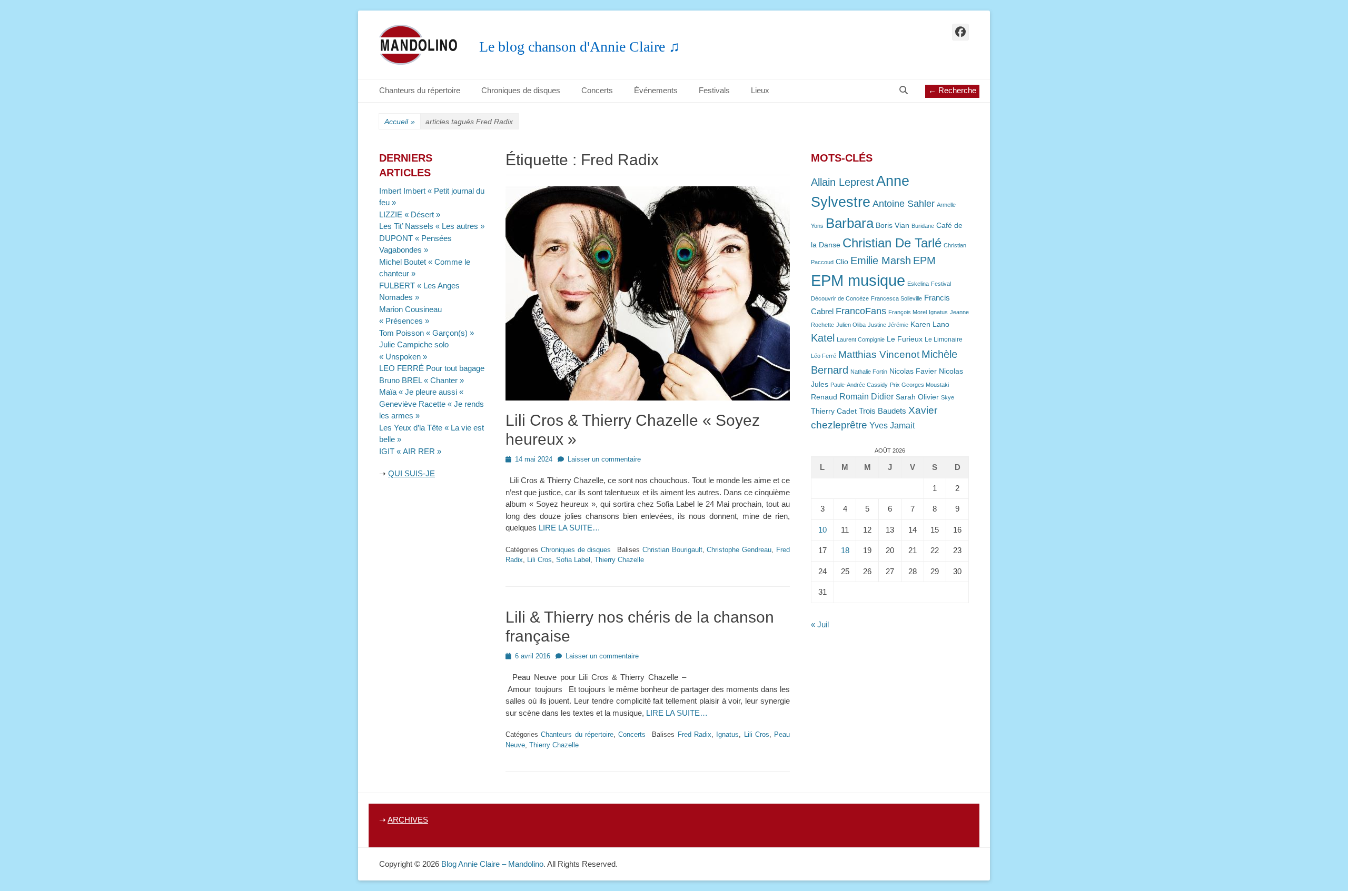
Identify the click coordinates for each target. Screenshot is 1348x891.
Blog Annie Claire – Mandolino (492, 863)
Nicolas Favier (913, 371)
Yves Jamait (892, 425)
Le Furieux (905, 339)
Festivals (714, 90)
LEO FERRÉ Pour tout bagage (431, 368)
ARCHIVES (408, 819)
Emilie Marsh (880, 260)
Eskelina (918, 284)
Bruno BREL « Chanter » (421, 380)
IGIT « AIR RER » (410, 451)
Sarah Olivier (917, 397)
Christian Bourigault (672, 550)
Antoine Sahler (904, 203)
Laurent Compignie (861, 339)
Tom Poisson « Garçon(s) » (426, 332)
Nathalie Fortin (868, 371)
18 (845, 550)
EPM (924, 260)
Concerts (597, 90)
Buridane (922, 226)
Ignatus (727, 734)
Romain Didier (866, 396)
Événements (656, 90)
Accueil (399, 121)
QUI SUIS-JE (411, 473)
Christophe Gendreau (739, 550)
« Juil (820, 624)
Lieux (760, 90)
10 (822, 529)
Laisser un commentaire (604, 459)
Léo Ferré (823, 356)
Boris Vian (892, 225)
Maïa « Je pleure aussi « (422, 391)
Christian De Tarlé (892, 243)
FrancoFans (861, 311)
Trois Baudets (882, 411)
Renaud (824, 397)
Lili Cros (539, 560)
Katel (823, 338)
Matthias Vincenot (878, 354)
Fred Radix (694, 734)
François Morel (907, 312)
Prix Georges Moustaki (919, 385)
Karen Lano (929, 324)
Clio (842, 262)
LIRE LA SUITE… (569, 527)
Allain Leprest (842, 182)
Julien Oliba (851, 325)
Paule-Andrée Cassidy (859, 385)
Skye (947, 397)
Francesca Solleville (896, 298)
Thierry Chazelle (619, 560)
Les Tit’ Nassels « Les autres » (431, 226)
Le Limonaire (944, 339)
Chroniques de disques (520, 90)
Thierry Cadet (834, 411)
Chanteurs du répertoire (419, 90)
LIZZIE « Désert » (409, 214)
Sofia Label (573, 560)
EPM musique (858, 280)
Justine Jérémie (888, 325)
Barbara (850, 223)
